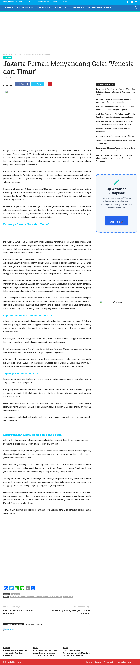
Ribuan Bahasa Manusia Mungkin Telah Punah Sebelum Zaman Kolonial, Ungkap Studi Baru (114, 122)
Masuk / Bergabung (9, 2)
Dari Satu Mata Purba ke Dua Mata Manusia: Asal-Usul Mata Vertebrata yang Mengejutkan (115, 108)
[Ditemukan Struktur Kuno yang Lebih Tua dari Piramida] (16, 638)
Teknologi (76, 7)
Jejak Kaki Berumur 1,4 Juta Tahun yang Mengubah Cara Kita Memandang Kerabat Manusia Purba (116, 115)
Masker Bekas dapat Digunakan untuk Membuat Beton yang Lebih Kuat (76, 653)
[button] (136, 8)
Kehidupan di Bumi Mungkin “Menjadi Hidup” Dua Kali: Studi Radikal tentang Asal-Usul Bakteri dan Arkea (115, 92)
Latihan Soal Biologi (59, 2)
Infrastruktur (39, 597)
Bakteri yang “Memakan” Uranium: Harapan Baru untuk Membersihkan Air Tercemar (115, 149)
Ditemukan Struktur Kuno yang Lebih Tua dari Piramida (15, 653)
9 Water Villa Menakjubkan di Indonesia (19, 612)
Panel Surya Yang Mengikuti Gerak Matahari (71, 612)
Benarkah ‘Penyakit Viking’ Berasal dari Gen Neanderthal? (113, 130)
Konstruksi (68, 597)
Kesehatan (42, 7)
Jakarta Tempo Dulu (54, 597)
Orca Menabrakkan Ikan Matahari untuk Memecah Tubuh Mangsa (115, 142)
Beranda (32, 2)
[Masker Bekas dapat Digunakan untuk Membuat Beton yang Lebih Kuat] (77, 638)
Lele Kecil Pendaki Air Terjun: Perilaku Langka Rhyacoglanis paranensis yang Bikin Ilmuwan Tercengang (114, 158)
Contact (23, 2)
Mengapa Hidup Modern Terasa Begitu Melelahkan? (116, 136)
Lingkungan (23, 7)
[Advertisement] (70, 31)
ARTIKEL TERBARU (34, 624)
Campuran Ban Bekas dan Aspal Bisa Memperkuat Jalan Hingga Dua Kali (45, 653)
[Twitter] (136, 2)
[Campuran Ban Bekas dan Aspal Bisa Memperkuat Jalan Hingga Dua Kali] (47, 638)
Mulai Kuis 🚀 (117, 222)
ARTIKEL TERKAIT (13, 624)
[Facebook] (127, 2)
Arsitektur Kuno (17, 597)
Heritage (59, 7)
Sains (8, 7)
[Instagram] (132, 2)
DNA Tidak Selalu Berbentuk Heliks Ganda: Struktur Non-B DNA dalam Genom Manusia (116, 100)
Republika (15, 594)
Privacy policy (43, 2)
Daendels (28, 597)
